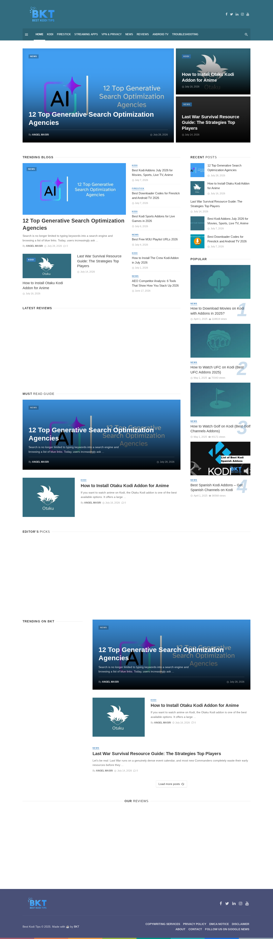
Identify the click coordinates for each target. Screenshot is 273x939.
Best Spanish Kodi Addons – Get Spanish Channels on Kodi (216, 487)
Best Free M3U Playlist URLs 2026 (155, 239)
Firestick (64, 34)
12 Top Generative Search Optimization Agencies (91, 118)
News (129, 34)
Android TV (160, 34)
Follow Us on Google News (227, 929)
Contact (195, 929)
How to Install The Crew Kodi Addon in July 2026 (155, 260)
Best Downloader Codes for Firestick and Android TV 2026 (156, 196)
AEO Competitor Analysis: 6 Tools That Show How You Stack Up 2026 (155, 283)
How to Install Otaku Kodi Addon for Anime (208, 77)
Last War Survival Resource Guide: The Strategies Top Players (210, 122)
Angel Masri (40, 134)
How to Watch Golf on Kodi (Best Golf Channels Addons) (220, 428)
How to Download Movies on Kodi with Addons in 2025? (217, 310)
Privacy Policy (194, 924)
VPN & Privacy (112, 34)
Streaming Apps (86, 34)
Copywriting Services (162, 924)
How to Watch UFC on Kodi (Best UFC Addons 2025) (217, 369)
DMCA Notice (219, 924)
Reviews (143, 34)
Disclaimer (240, 924)
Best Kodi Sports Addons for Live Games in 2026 (153, 219)
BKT (76, 926)
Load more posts (169, 784)
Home (39, 34)
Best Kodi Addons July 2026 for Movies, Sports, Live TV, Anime (152, 173)
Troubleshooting (185, 34)
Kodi (50, 34)
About (180, 929)
